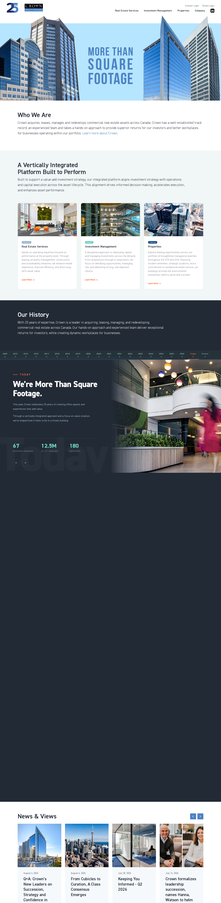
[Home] (25, 7)
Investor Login (192, 6)
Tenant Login (208, 6)
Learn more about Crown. (100, 133)
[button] (193, 816)
